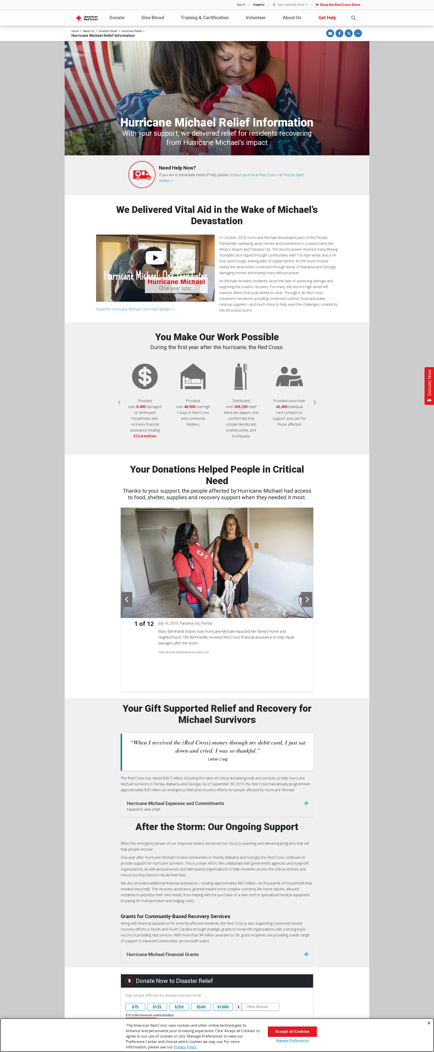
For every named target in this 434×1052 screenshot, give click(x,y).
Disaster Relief (108, 31)
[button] (353, 18)
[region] (217, 1035)
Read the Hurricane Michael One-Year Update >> (135, 309)
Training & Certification (205, 17)
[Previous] (119, 402)
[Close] (429, 1023)
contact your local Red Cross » (253, 174)
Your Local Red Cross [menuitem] (290, 4)
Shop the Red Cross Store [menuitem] (340, 5)
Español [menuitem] (258, 5)
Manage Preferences (292, 1040)
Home (75, 31)
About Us (292, 17)
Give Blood (152, 17)
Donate (117, 17)
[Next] (314, 402)
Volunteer (256, 17)
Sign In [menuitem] (241, 5)
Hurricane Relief (132, 31)
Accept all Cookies (292, 1031)
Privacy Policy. (185, 1047)
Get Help (327, 17)
